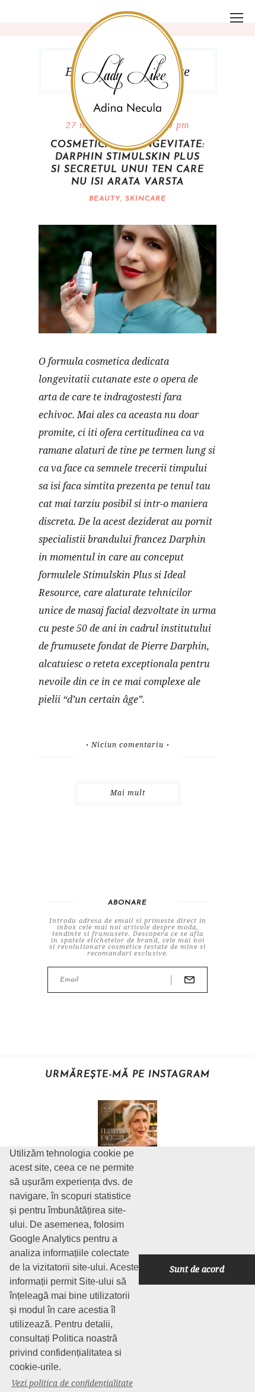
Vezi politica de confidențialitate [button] (72, 1382)
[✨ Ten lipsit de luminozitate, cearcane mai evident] (127, 1130)
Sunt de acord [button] (197, 1269)
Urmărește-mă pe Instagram (127, 1074)
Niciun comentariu (127, 744)
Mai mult (127, 793)
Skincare (145, 198)
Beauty (104, 198)
